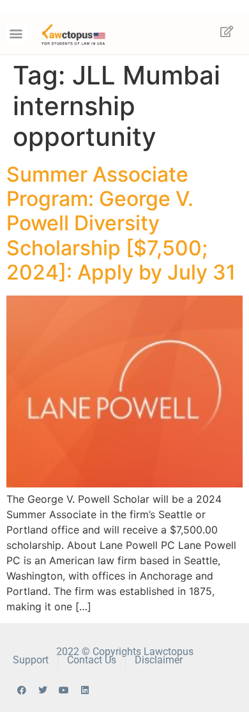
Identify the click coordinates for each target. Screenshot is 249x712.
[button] (16, 33)
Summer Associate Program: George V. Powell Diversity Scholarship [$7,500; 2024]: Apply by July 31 (121, 223)
